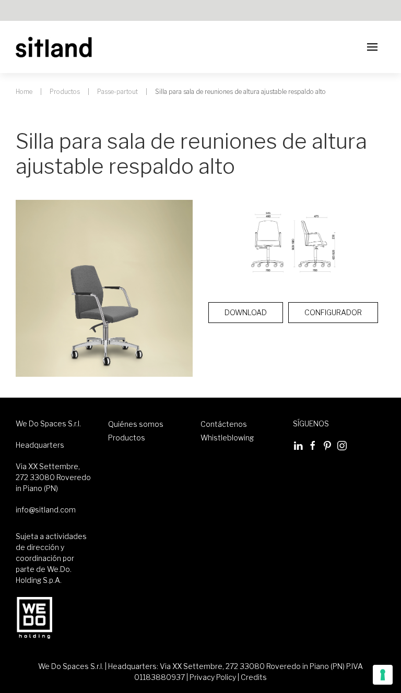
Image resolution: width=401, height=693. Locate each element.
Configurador (333, 312)
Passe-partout (117, 91)
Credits (254, 677)
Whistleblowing (227, 437)
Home (24, 91)
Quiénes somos (135, 424)
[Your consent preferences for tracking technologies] (383, 675)
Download (246, 312)
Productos (65, 91)
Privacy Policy (213, 677)
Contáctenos (223, 424)
